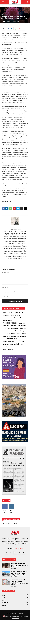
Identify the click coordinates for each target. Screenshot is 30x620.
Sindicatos (6, 344)
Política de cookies (17, 612)
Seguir (11, 504)
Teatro (22, 344)
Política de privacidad (12, 613)
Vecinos (5, 349)
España (6, 5)
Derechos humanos (10, 323)
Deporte (11, 318)
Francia (4, 331)
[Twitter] (15, 261)
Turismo (20, 347)
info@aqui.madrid (18, 548)
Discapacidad (22, 323)
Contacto (21, 613)
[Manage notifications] (4, 616)
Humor (13, 333)
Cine (21, 312)
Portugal (16, 341)
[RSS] (15, 552)
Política (11, 341)
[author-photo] (15, 225)
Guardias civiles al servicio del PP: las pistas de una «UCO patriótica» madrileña (19, 573)
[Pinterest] (19, 28)
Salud (10, 201)
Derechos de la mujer (20, 318)
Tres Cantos (13, 347)
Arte (16, 312)
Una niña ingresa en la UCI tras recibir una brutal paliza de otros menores (19, 565)
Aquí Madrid (6, 500)
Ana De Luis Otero (7, 21)
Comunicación (6, 315)
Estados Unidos (14, 328)
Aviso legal (9, 612)
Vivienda (10, 349)
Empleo (23, 325)
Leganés (18, 333)
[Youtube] (23, 552)
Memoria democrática (13, 336)
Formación (22, 328)
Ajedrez (4, 312)
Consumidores (13, 315)
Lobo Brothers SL (15, 618)
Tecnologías (6, 347)
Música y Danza (12, 339)
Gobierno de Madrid (6, 333)
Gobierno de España (20, 331)
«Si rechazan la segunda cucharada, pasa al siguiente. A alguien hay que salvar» (19, 582)
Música (4, 338)
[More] (23, 28)
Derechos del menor (8, 320)
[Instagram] (10, 552)
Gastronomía (9, 331)
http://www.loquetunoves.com (15, 229)
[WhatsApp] (15, 28)
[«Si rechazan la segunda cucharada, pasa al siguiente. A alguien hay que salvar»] (6, 582)
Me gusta (4, 504)
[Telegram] (18, 208)
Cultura (19, 315)
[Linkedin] (12, 28)
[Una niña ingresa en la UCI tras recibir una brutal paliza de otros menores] (6, 565)
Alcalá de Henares (11, 312)
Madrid (4, 336)
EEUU (18, 325)
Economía (13, 325)
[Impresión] (21, 208)
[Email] (25, 208)
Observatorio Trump (22, 338)
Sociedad (14, 344)
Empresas (6, 328)
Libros (24, 333)
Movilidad (23, 336)
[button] (2, 2)
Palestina (5, 341)
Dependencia (5, 318)
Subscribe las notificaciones (9, 523)
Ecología (6, 325)
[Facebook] (8, 28)
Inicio (2, 5)
